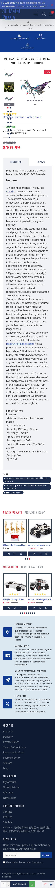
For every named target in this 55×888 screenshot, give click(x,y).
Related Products (12, 512)
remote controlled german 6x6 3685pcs (40, 599)
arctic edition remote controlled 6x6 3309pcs (40, 545)
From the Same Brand (32, 567)
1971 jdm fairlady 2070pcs (14, 599)
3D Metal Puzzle (11, 14)
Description (15, 162)
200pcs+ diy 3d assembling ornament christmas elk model (15, 545)
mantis (10, 191)
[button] (19, 88)
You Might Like (10, 567)
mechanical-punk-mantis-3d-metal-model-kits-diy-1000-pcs (25, 487)
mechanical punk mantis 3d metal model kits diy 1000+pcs (26, 480)
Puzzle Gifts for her (13, 492)
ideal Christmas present (20, 343)
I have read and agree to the (24, 862)
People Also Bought (35, 512)
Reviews (41, 162)
